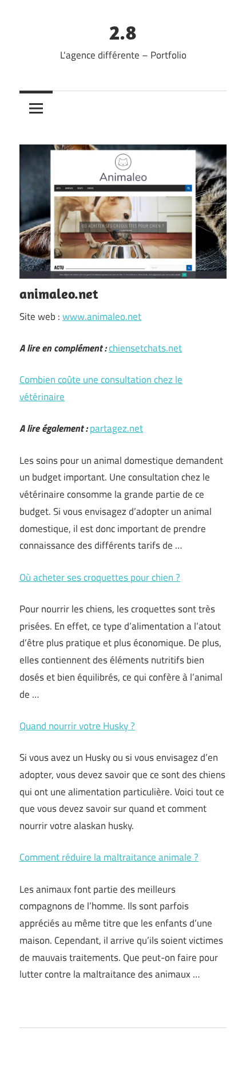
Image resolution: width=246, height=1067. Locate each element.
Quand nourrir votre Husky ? (77, 725)
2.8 (123, 32)
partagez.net (116, 428)
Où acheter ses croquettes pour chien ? (99, 577)
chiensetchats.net (145, 348)
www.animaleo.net (101, 316)
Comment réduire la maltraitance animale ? (109, 857)
